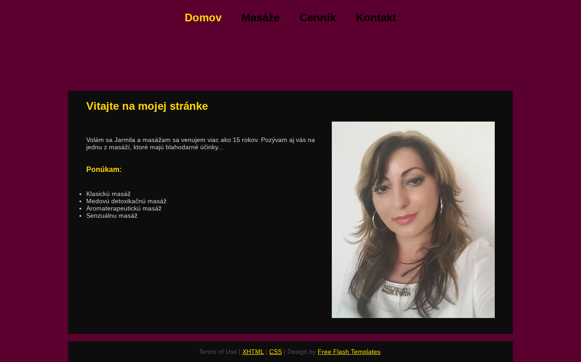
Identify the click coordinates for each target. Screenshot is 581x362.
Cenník (318, 17)
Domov (203, 17)
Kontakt (376, 17)
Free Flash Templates (349, 351)
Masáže (260, 17)
